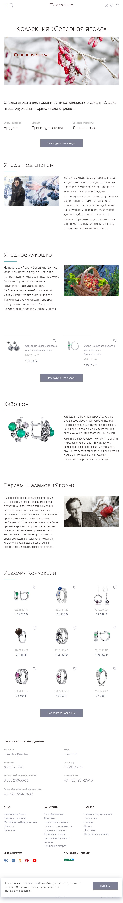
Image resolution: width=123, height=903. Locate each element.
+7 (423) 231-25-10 (78, 780)
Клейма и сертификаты (58, 826)
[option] (61, 61)
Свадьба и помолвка (96, 834)
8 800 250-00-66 (16, 780)
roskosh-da (71, 754)
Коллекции (90, 818)
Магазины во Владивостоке (20, 822)
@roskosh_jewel (14, 767)
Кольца (88, 822)
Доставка (50, 818)
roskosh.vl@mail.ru (16, 754)
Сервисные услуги (55, 834)
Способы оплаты (54, 814)
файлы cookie (33, 883)
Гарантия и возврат (55, 830)
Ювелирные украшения (98, 814)
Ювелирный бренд (15, 814)
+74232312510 (73, 767)
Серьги (88, 826)
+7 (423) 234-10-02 (18, 794)
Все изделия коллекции (61, 143)
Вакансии (9, 830)
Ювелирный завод (15, 818)
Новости (9, 826)
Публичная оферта (55, 846)
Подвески (89, 830)
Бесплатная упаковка (57, 822)
